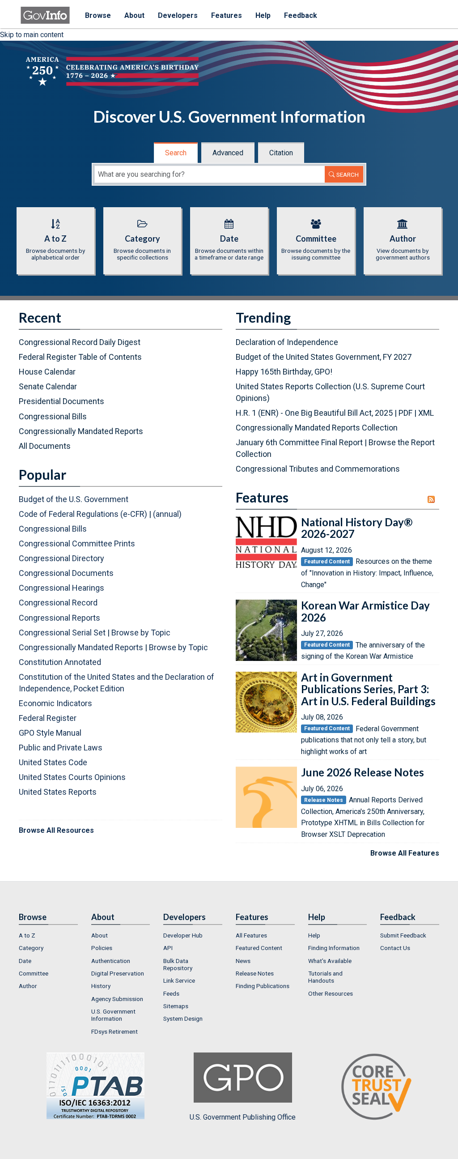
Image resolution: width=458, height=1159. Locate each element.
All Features (251, 935)
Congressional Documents (66, 573)
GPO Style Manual (50, 732)
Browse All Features (404, 853)
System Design (183, 1018)
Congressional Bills (53, 416)
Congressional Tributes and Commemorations (318, 468)
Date (25, 960)
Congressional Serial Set (62, 632)
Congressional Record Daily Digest (79, 342)
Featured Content (259, 947)
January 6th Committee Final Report (299, 442)
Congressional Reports (59, 617)
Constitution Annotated (60, 662)
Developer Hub (183, 935)
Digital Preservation (117, 973)
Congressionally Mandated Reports (81, 431)
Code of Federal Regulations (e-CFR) (83, 514)
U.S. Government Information (113, 1015)
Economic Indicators (55, 703)
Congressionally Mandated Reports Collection (317, 427)
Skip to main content (32, 34)
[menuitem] (48, 935)
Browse (98, 15)
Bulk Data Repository (177, 964)
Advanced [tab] (227, 153)
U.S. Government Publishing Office (243, 1117)
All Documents (45, 446)
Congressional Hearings (61, 587)
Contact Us (395, 947)
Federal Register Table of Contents (80, 357)
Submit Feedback (403, 935)
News (243, 960)
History (100, 985)
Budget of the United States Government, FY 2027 (323, 357)
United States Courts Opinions (72, 777)
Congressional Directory (61, 558)
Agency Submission (117, 998)
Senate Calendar (48, 386)
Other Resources (330, 993)
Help (263, 15)
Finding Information (334, 947)
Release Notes (255, 973)
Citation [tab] (281, 153)
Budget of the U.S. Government (73, 499)
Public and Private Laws (60, 747)
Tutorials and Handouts (325, 977)
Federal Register (47, 718)
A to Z (27, 935)
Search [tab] (176, 153)
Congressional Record (58, 602)
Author (28, 985)
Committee (33, 973)
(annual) (167, 514)
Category (31, 947)
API (168, 947)
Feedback (300, 15)
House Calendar (47, 371)
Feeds (171, 993)
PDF (405, 413)
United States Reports (58, 792)
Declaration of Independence (287, 342)
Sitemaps (175, 1006)
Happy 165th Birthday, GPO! (284, 371)
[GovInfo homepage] (45, 11)
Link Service (179, 980)
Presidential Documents (61, 401)
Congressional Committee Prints (77, 543)
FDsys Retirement (114, 1031)
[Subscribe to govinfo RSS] (433, 499)
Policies (101, 947)
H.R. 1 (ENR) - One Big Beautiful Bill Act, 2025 (314, 413)
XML (426, 413)
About (134, 15)
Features (226, 15)
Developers (178, 15)
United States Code (53, 762)
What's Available (330, 960)
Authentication (110, 960)
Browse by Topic (140, 632)
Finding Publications (262, 985)
